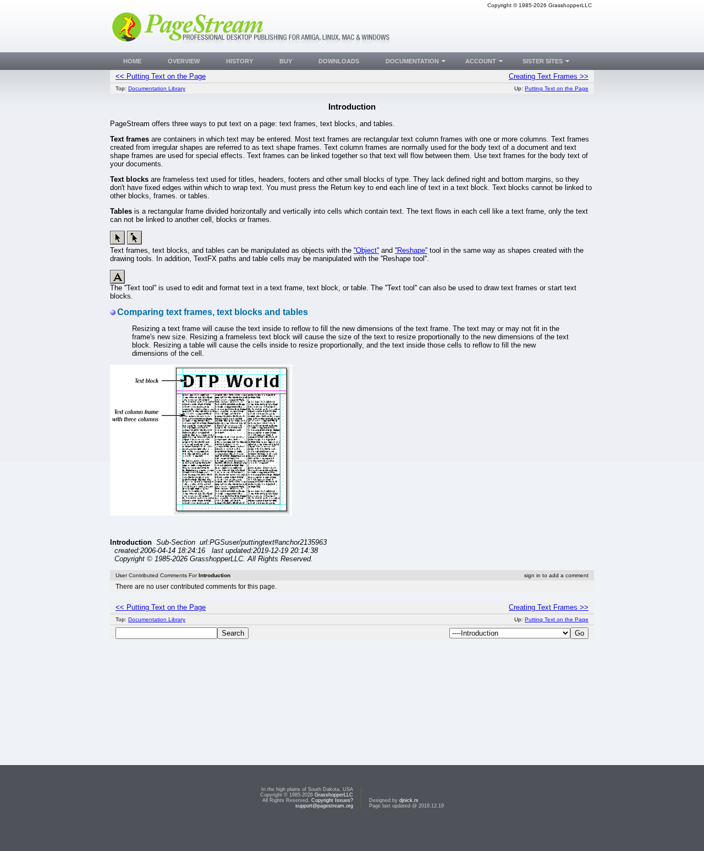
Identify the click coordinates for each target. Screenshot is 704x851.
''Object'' (366, 250)
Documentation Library (156, 88)
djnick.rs (409, 800)
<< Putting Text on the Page (161, 76)
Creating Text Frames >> (548, 76)
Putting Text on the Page (556, 88)
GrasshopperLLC (334, 795)
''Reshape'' (411, 250)
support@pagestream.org (324, 806)
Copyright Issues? (332, 800)
